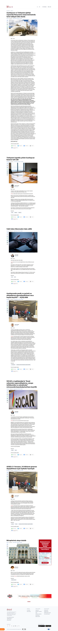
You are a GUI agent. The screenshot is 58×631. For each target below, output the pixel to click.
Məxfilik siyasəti (46, 611)
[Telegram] (15, 626)
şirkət (12, 212)
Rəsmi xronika (29, 611)
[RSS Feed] (19, 626)
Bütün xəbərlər (16, 186)
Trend (12, 193)
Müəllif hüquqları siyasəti (47, 612)
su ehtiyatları (13, 364)
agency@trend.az (9, 620)
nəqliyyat (16, 212)
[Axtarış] (37, 7)
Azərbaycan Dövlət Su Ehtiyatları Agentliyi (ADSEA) (23, 364)
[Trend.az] (10, 7)
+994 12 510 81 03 (9, 619)
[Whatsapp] (7, 626)
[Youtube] (13, 626)
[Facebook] (9, 626)
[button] (7, 20)
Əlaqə (36, 612)
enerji (16, 450)
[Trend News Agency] (9, 610)
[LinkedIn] (17, 626)
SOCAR (12, 450)
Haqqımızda (37, 610)
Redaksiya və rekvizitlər (39, 611)
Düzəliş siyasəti (38, 615)
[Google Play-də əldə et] (48, 626)
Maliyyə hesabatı (38, 616)
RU (50, 629)
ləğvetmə (20, 212)
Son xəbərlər (28, 610)
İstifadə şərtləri (46, 610)
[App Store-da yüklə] (41, 626)
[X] (11, 626)
